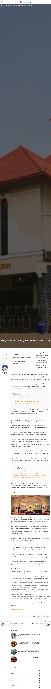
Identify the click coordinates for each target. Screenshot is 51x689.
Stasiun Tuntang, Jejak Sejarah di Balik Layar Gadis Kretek (26, 396)
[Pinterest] (2, 358)
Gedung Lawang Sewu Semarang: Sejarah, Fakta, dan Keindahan (28, 406)
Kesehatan (13, 678)
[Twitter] (6, 354)
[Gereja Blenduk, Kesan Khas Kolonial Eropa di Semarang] (4, 368)
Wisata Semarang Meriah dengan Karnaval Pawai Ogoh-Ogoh (27, 473)
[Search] (48, 2)
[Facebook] (2, 354)
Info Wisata (16, 363)
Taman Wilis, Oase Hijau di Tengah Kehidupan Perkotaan (26, 399)
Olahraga (12, 687)
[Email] (6, 358)
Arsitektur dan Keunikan (19, 361)
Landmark (3, 338)
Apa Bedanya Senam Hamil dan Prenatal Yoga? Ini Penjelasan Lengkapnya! (30, 477)
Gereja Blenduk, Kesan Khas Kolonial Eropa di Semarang (4, 374)
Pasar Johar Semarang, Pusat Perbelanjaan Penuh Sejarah (26, 401)
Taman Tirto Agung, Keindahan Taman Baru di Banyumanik (26, 403)
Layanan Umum (14, 685)
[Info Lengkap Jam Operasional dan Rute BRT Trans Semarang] (14, 659)
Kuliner (12, 680)
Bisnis (12, 671)
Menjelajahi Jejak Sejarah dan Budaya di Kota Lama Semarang (27, 480)
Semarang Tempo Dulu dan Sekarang (22, 470)
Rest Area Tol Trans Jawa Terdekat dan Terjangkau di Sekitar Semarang (29, 475)
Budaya (12, 673)
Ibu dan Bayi (13, 675)
